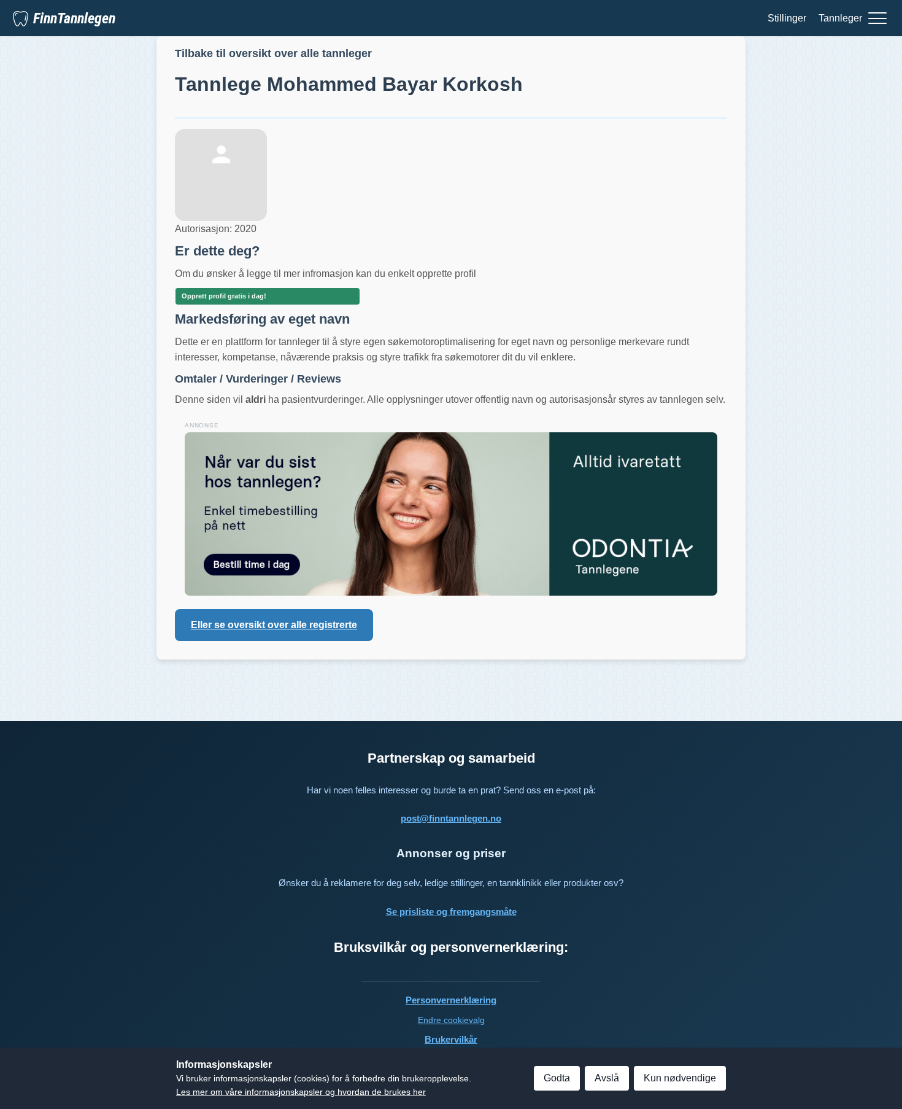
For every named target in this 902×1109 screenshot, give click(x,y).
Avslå (607, 1078)
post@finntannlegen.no (451, 818)
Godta (557, 1078)
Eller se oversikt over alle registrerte (274, 625)
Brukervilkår (451, 1039)
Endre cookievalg (451, 1020)
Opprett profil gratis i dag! (224, 296)
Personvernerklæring (451, 1000)
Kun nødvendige (680, 1078)
